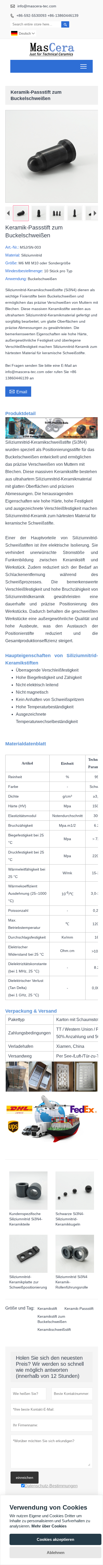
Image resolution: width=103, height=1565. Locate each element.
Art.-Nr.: (12, 247)
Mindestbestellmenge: (24, 271)
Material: (13, 255)
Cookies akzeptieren (55, 1539)
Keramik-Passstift (78, 1308)
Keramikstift (47, 1308)
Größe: (11, 263)
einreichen (24, 1477)
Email (18, 391)
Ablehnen (55, 1552)
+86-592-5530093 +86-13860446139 (47, 15)
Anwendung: (16, 278)
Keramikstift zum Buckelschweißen (52, 1319)
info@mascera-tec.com (36, 6)
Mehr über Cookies (49, 1526)
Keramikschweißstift (54, 1329)
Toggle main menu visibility (83, 66)
